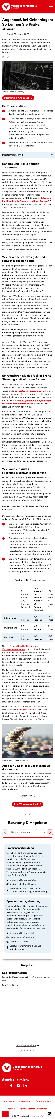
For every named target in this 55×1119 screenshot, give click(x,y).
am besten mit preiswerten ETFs (31, 390)
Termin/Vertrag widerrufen (33, 1108)
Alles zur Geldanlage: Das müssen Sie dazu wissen (26, 767)
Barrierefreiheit (43, 1101)
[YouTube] (18, 1085)
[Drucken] (3, 57)
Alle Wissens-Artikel (26, 804)
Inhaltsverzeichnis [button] (12, 155)
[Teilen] (7, 57)
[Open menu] (5, 1114)
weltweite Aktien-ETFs (28, 709)
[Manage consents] (49, 1113)
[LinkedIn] (25, 1085)
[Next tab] (50, 832)
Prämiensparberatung (20, 848)
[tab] (21, 1050)
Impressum (9, 1101)
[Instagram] (4, 1085)
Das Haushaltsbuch (14, 973)
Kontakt (11, 1108)
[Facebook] (11, 1085)
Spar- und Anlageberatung (23, 901)
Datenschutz (25, 1101)
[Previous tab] (5, 832)
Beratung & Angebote (16, 97)
